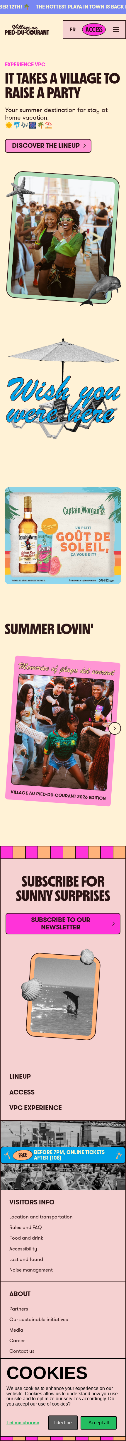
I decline (63, 1422)
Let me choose (22, 1422)
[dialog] (63, 1397)
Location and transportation (41, 1216)
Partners (18, 1309)
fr (73, 30)
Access (22, 1092)
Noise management (31, 1270)
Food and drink (26, 1238)
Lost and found (26, 1259)
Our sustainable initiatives (38, 1319)
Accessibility (23, 1248)
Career (17, 1340)
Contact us (22, 1351)
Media (16, 1330)
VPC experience (35, 1108)
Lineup (20, 1076)
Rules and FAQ (25, 1227)
